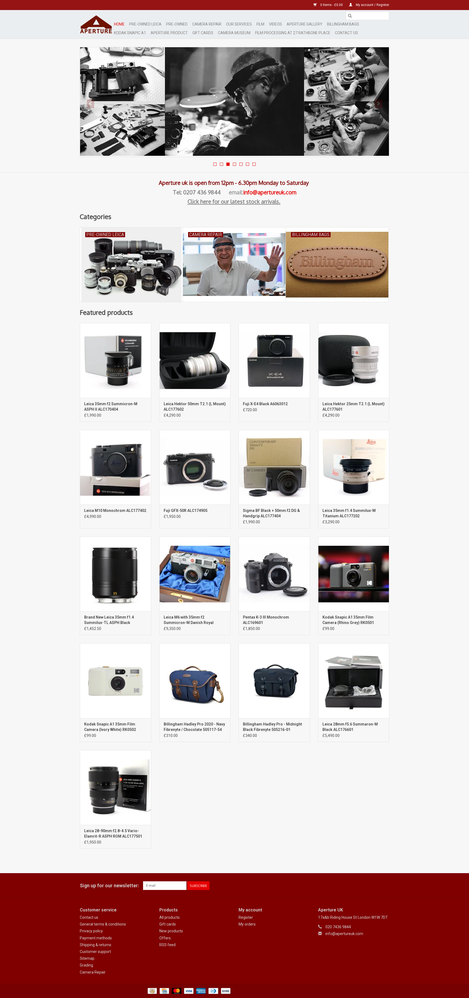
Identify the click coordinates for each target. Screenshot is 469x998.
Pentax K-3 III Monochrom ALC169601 (266, 620)
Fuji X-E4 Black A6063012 (265, 404)
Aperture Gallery (304, 24)
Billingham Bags (343, 24)
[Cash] (152, 991)
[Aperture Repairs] (234, 101)
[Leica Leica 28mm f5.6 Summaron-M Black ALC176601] (353, 680)
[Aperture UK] (96, 24)
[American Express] (200, 991)
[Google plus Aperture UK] (375, 885)
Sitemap (87, 958)
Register (246, 917)
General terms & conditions (103, 924)
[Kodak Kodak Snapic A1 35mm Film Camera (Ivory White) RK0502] (115, 680)
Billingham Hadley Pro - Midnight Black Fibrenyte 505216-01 (272, 727)
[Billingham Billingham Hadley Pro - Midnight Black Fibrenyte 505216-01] (274, 680)
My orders (247, 924)
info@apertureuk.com (269, 192)
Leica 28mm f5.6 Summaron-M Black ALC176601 (350, 727)
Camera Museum (234, 33)
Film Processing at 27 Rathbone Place (292, 33)
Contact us (89, 917)
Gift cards (202, 33)
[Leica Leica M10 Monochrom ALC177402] (115, 467)
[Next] (378, 103)
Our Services (239, 24)
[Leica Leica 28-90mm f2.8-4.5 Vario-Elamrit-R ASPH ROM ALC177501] (115, 787)
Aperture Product (169, 33)
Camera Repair (206, 24)
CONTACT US (346, 33)
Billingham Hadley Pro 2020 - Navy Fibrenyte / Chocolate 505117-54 (194, 727)
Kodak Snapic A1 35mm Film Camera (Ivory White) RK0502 (110, 727)
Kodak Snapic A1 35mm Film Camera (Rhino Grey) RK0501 (348, 620)
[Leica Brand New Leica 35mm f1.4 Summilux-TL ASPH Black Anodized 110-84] (115, 574)
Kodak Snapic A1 (130, 33)
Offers (165, 938)
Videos (275, 24)
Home (119, 24)
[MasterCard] (176, 991)
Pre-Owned (177, 24)
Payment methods (96, 938)
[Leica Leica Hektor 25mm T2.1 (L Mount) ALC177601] (353, 360)
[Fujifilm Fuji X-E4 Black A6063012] (274, 360)
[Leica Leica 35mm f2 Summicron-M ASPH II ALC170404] (115, 360)
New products (171, 931)
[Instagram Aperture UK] (385, 885)
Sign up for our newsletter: (109, 885)
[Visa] (188, 991)
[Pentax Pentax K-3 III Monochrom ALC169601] (274, 574)
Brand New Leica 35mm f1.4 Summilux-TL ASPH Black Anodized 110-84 (109, 620)
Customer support (95, 951)
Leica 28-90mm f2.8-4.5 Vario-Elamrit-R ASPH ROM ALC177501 (113, 833)
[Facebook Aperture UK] (366, 885)
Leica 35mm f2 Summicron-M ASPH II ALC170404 (110, 406)
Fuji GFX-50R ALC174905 (185, 510)
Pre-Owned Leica (145, 24)
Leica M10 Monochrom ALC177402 (115, 510)
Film (260, 24)
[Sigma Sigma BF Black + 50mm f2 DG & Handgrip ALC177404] (274, 467)
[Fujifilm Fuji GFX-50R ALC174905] (195, 467)
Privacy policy (91, 931)
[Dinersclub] (213, 991)
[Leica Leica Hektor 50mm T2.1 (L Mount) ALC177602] (195, 360)
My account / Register (372, 5)
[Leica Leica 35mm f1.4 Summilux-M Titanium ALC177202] (353, 467)
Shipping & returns (95, 945)
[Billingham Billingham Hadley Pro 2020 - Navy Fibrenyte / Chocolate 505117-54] (195, 680)
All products (169, 917)
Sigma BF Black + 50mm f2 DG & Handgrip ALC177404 (271, 513)
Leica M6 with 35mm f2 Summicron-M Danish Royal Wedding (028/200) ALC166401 (191, 620)
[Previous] (90, 103)
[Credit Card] (164, 991)
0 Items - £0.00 (331, 5)
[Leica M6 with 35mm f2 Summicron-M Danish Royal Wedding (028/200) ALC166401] (195, 574)
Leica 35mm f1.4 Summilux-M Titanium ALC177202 (349, 513)
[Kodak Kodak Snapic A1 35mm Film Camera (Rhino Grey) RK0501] (353, 574)
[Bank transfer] (224, 991)
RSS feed (167, 945)
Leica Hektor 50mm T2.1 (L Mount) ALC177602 (195, 406)
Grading (86, 965)
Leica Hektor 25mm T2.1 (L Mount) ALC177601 (353, 406)
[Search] (350, 15)
